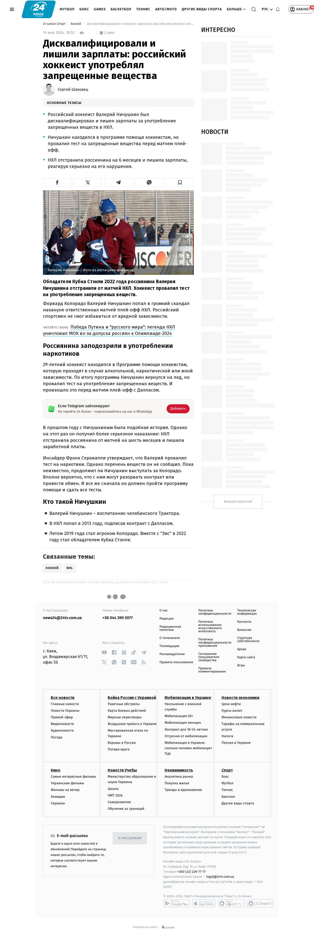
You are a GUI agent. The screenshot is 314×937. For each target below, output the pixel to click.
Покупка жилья (177, 783)
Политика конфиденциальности (214, 612)
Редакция (166, 618)
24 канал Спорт (54, 23)
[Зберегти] (180, 182)
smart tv (231, 903)
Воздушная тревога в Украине (132, 724)
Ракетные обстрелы (124, 704)
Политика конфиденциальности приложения (214, 642)
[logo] (39, 9)
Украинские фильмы (67, 783)
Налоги (227, 736)
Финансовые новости (239, 717)
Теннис (143, 9)
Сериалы (58, 803)
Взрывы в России (122, 743)
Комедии (58, 797)
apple (203, 903)
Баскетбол (121, 9)
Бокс (84, 9)
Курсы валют (232, 711)
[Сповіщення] (277, 9)
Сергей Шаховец (73, 90)
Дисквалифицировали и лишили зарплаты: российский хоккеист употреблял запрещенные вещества (140, 23)
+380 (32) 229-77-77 (191, 872)
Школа (113, 789)
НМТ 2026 (115, 795)
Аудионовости (62, 730)
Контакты (244, 621)
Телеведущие (169, 646)
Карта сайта (246, 657)
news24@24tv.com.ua (62, 618)
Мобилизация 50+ (179, 716)
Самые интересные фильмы (73, 776)
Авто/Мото (166, 9)
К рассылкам (129, 838)
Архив (241, 649)
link (104, 652)
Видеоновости (62, 724)
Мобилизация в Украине (188, 697)
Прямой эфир (62, 717)
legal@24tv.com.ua (220, 876)
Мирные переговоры (125, 717)
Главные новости (65, 704)
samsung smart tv (260, 903)
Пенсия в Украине (236, 743)
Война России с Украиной (132, 697)
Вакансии (244, 630)
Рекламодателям (172, 654)
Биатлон (228, 797)
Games (100, 9)
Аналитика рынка (179, 776)
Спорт (227, 770)
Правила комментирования (212, 670)
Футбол (67, 9)
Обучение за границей (126, 809)
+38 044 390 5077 (118, 618)
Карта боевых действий (127, 711)
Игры (241, 665)
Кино (55, 770)
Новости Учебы (122, 770)
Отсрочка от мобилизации (186, 736)
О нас (163, 610)
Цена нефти (231, 704)
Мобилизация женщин (183, 723)
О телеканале (169, 638)
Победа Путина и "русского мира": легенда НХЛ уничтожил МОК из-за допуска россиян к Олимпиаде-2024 (109, 330)
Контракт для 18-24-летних (186, 729)
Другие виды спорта (202, 9)
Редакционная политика (170, 628)
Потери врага (119, 749)
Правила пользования (176, 662)
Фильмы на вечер (65, 790)
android (176, 903)
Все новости (62, 697)
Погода (56, 737)
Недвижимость (179, 770)
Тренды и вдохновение (183, 790)
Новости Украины (65, 711)
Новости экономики (240, 697)
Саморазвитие (119, 802)
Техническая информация (247, 612)
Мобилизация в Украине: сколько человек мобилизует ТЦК (188, 748)
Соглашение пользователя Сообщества (208, 657)
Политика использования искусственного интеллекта (210, 626)
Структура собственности (248, 639)
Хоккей (76, 23)
